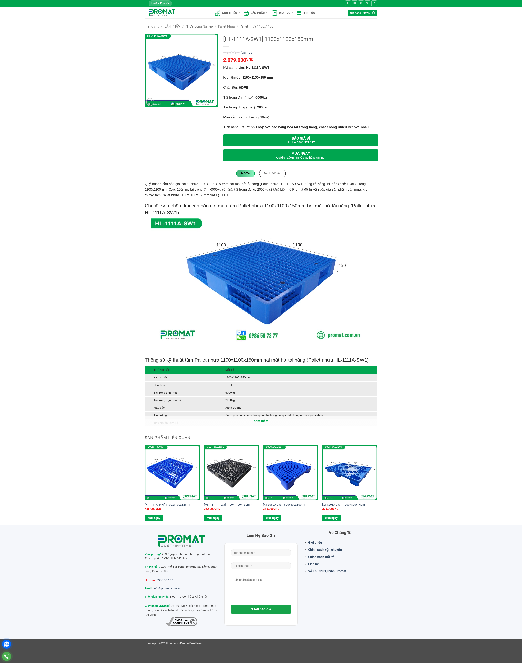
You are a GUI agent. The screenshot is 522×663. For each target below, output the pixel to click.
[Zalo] (6, 644)
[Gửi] (169, 3)
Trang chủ (152, 26)
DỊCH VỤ (284, 13)
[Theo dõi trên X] (361, 3)
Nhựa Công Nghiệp (199, 26)
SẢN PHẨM (258, 13)
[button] (150, 102)
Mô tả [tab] (245, 173)
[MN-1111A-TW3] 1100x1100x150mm (228, 504)
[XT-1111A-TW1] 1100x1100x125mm (168, 504)
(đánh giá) (247, 52)
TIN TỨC (309, 13)
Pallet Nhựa (226, 26)
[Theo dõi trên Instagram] (354, 3)
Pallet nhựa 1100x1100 (256, 26)
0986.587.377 (166, 580)
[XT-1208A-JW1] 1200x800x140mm (344, 504)
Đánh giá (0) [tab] (272, 173)
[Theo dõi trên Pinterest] (367, 3)
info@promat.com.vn (167, 588)
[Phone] (6, 656)
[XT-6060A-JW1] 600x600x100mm (284, 504)
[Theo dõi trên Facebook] (348, 3)
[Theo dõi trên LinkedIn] (374, 3)
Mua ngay (154, 518)
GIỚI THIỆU (229, 13)
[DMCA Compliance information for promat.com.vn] (181, 621)
